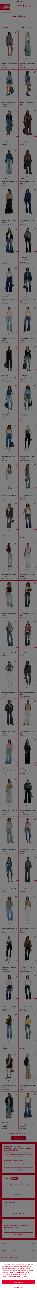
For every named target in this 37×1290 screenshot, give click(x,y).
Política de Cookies (22, 1276)
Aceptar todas (18, 1282)
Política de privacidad (8, 1276)
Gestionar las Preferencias (10, 1274)
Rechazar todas (18, 1287)
